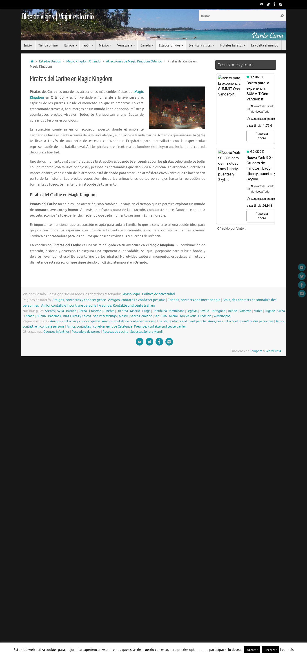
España (29, 316)
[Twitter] (268, 4)
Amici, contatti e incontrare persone (68, 306)
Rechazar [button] (271, 650)
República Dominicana (168, 311)
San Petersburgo (105, 316)
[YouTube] (262, 4)
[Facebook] (274, 4)
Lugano (270, 311)
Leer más (287, 650)
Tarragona (218, 311)
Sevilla (204, 311)
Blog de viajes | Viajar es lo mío (57, 16)
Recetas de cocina (115, 332)
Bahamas (54, 316)
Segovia (192, 311)
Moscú (123, 316)
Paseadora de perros (86, 332)
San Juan (160, 316)
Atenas (50, 311)
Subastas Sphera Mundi (146, 332)
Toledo (232, 311)
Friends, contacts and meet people (194, 300)
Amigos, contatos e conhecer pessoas (136, 300)
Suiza (281, 311)
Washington (222, 316)
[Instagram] (281, 4)
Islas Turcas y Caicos (77, 316)
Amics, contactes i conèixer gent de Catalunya (99, 326)
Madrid (135, 311)
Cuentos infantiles (56, 332)
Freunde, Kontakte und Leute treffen (126, 306)
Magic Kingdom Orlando (83, 61)
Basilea (71, 311)
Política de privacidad (158, 294)
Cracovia (95, 311)
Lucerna (122, 311)
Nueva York (188, 316)
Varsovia (245, 311)
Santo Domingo (141, 316)
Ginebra (108, 311)
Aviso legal (131, 294)
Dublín (41, 316)
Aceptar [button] (252, 650)
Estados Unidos (50, 61)
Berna (82, 311)
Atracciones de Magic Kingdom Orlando (134, 61)
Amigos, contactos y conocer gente (79, 300)
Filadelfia (204, 316)
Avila (60, 311)
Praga (146, 311)
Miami (173, 316)
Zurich (258, 311)
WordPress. (274, 351)
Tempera (256, 351)
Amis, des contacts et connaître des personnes (241, 321)
